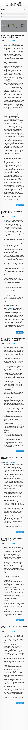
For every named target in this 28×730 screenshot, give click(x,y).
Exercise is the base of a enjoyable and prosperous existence (11, 212)
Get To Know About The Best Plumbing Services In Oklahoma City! (11, 539)
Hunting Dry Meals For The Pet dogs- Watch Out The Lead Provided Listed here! (13, 339)
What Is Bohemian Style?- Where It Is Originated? (11, 458)
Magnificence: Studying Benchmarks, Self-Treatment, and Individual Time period (12, 36)
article (7, 40)
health (10, 308)
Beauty (5, 42)
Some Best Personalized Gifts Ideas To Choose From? (14, 627)
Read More (4, 25)
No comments (12, 40)
